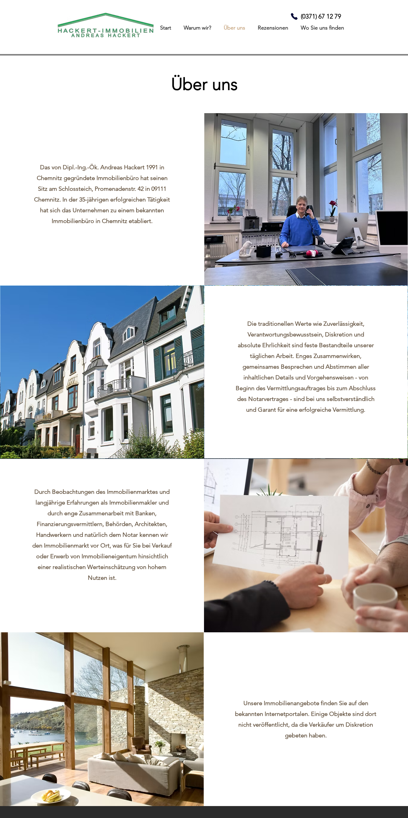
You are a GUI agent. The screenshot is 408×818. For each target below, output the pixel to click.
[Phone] (294, 16)
